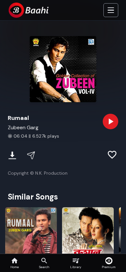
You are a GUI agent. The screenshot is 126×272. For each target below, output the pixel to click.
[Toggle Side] (110, 10)
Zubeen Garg (23, 127)
